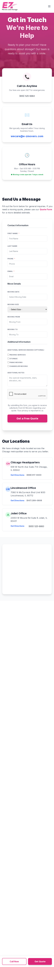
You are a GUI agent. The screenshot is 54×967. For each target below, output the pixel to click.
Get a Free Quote (27, 418)
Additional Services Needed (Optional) (25, 350)
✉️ (27, 115)
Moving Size (13, 304)
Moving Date (13, 292)
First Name (12, 233)
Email (10, 271)
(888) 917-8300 (33, 475)
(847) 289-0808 (34, 500)
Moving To (12, 329)
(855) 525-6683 (27, 96)
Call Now (14, 961)
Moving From (13, 317)
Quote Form (46, 209)
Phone (10, 259)
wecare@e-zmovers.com (27, 136)
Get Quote (40, 961)
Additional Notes (15, 373)
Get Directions (17, 475)
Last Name (12, 246)
